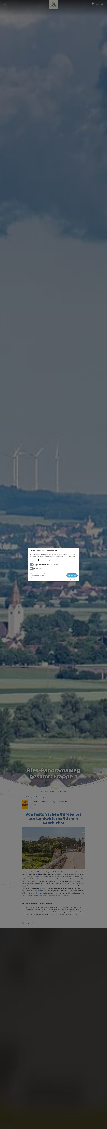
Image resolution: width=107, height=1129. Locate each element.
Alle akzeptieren (72, 575)
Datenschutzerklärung (44, 560)
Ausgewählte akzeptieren (37, 575)
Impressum (53, 560)
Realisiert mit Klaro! (73, 579)
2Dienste (37, 570)
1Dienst (36, 566)
